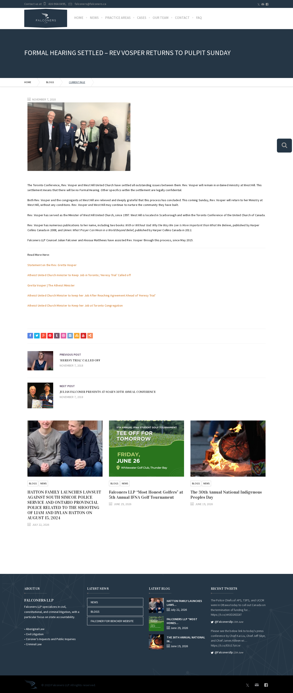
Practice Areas (118, 17)
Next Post (67, 386)
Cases (141, 17)
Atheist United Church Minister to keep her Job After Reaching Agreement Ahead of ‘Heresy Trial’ (91, 295)
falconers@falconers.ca (90, 4)
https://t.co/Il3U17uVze (225, 645)
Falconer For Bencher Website (112, 621)
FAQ (199, 17)
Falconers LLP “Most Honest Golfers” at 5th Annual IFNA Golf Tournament (146, 494)
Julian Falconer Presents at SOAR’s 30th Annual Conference (108, 392)
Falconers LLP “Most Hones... (182, 621)
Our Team (161, 17)
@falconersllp (224, 622)
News (94, 17)
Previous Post (70, 354)
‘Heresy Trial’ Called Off (80, 360)
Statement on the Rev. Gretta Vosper (52, 265)
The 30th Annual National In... (186, 639)
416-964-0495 (56, 4)
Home (78, 17)
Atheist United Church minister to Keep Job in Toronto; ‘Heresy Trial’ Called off (79, 275)
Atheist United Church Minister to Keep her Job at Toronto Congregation (75, 305)
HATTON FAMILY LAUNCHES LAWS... (184, 603)
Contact (182, 17)
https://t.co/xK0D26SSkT (226, 615)
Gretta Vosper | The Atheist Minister (51, 285)
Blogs (50, 82)
